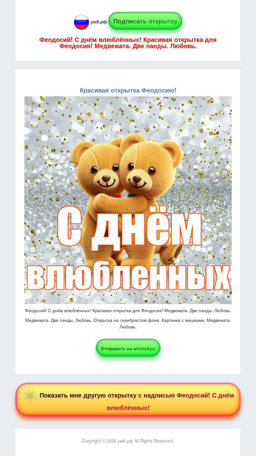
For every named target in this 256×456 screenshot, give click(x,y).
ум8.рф (99, 21)
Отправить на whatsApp (128, 348)
